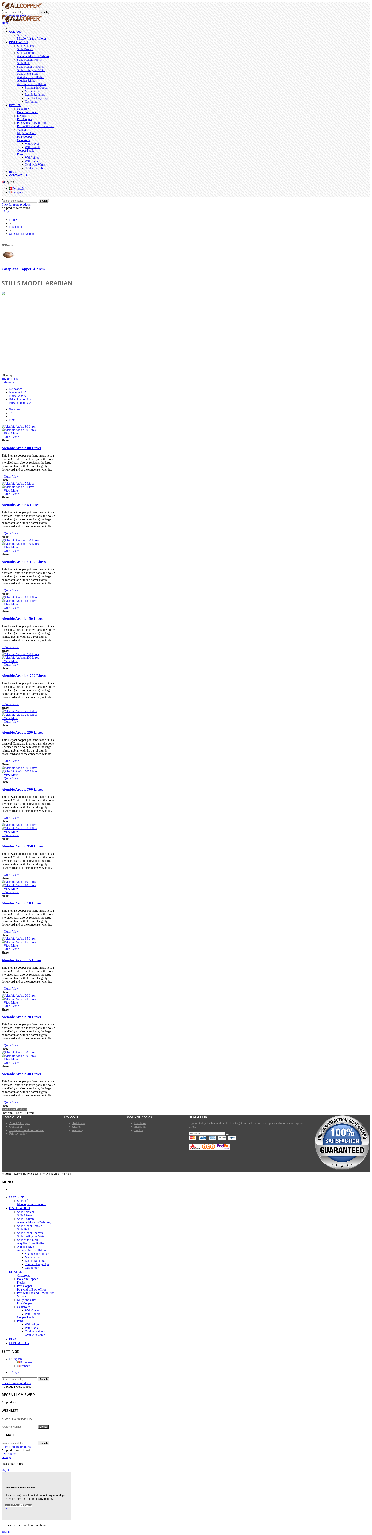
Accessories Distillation (31, 84)
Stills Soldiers (25, 45)
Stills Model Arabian (29, 59)
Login (15, 1372)
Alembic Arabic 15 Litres (21, 960)
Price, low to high (20, 399)
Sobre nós (23, 35)
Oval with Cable (35, 168)
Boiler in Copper (27, 112)
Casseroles (23, 108)
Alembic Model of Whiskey (34, 56)
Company (16, 31)
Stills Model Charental (30, 66)
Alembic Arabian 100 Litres (24, 562)
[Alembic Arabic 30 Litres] (19, 1054)
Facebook (140, 1123)
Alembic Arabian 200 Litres (24, 676)
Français (17, 192)
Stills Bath (23, 63)
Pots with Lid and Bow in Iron (35, 126)
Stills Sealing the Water (31, 70)
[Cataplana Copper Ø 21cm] (8, 261)
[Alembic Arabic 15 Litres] (19, 940)
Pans (20, 154)
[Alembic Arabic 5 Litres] (18, 485)
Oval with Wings (35, 164)
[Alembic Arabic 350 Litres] (19, 826)
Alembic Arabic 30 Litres (21, 1074)
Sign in (6, 1470)
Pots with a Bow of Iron (31, 122)
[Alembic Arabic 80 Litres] (19, 428)
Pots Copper (24, 119)
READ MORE (14, 1505)
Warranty (77, 1130)
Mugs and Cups (26, 133)
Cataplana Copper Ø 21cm (23, 269)
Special (7, 245)
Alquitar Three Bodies (30, 77)
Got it (28, 1505)
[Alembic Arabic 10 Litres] (19, 883)
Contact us (18, 175)
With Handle (32, 147)
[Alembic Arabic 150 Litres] (19, 599)
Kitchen (15, 105)
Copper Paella (25, 150)
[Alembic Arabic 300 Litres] (19, 769)
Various (21, 129)
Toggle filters (10, 378)
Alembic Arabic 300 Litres (22, 789)
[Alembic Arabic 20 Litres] (19, 997)
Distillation (18, 42)
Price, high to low (20, 402)
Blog (12, 172)
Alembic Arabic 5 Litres (20, 505)
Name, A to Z (17, 392)
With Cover (32, 143)
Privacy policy (18, 1133)
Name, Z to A (17, 395)
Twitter (138, 1130)
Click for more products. (16, 204)
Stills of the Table (27, 73)
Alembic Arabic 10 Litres (21, 903)
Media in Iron (33, 91)
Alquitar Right (26, 80)
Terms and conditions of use (26, 1130)
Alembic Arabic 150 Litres (22, 619)
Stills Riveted (25, 49)
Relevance (8, 382)
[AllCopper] (22, 8)
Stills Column (25, 52)
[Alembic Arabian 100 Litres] (20, 542)
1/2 (11, 413)
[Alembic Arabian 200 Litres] (20, 655)
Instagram (140, 1126)
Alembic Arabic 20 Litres (21, 1017)
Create (43, 1426)
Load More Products (14, 1109)
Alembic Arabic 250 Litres (22, 732)
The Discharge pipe (37, 98)
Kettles (21, 115)
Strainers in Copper (36, 87)
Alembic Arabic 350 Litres (22, 846)
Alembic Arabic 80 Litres (21, 448)
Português (18, 188)
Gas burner (31, 101)
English (17, 1359)
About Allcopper (19, 1123)
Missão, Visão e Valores (31, 38)
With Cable (32, 161)
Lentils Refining (35, 94)
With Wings (32, 157)
